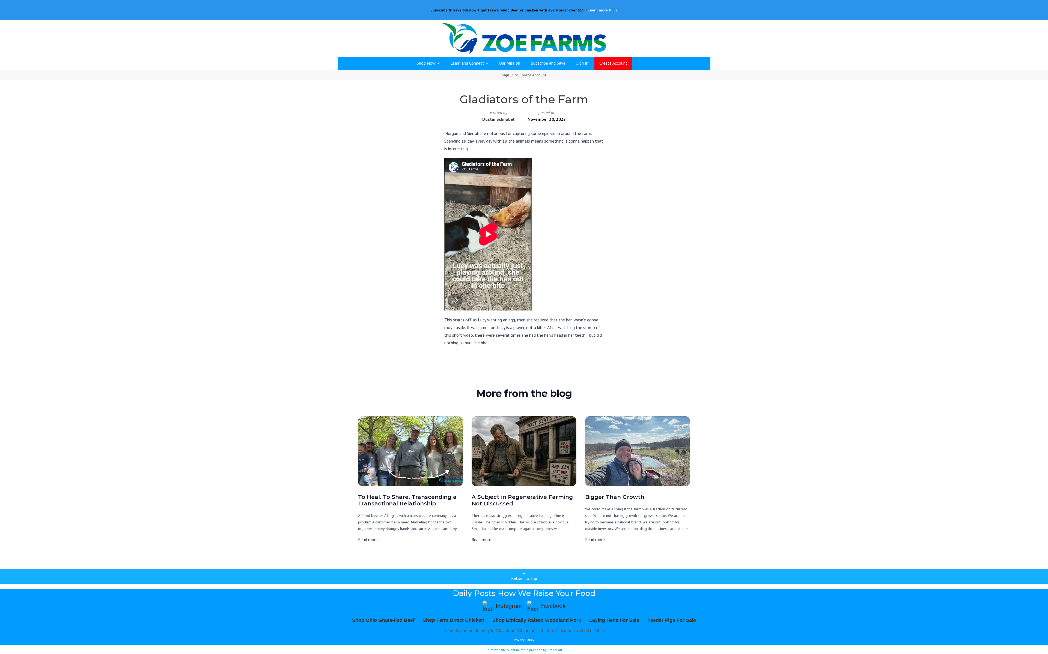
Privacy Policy (524, 640)
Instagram (509, 606)
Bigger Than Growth (614, 497)
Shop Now (427, 63)
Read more (368, 539)
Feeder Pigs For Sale (671, 620)
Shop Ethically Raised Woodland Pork (536, 620)
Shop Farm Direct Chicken (453, 620)
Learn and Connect (467, 63)
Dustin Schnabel (498, 119)
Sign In (582, 63)
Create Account (613, 63)
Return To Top (524, 578)
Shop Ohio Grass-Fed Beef (383, 620)
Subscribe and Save (548, 63)
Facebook (552, 606)
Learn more (603, 10)
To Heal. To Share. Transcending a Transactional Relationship (407, 500)
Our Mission (509, 63)
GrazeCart (554, 650)
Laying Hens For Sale (614, 620)
